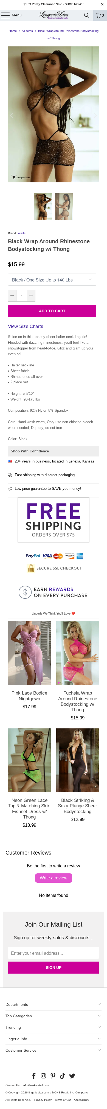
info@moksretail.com (36, 1085)
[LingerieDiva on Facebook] (34, 1076)
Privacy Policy (43, 1099)
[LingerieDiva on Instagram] (44, 1076)
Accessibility (81, 1099)
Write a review (53, 878)
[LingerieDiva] (53, 15)
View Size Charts (25, 326)
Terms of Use (63, 1099)
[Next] (95, 115)
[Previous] (12, 115)
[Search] (86, 15)
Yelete (22, 233)
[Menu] (2, 15)
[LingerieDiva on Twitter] (72, 1076)
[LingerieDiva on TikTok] (63, 1076)
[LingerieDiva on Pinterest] (53, 1076)
